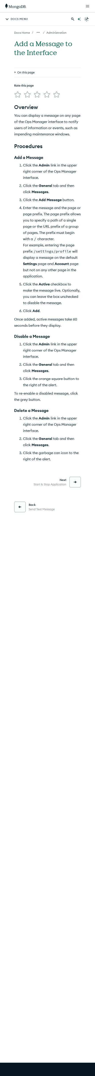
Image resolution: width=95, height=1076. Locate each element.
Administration (56, 32)
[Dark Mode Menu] (87, 19)
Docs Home (22, 32)
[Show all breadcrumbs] (38, 32)
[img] (17, 94)
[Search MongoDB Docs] (73, 19)
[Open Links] (87, 6)
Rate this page (24, 85)
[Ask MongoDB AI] (79, 19)
